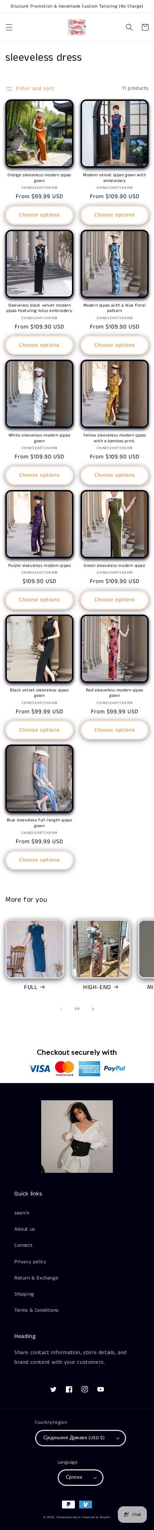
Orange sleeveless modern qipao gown (39, 177)
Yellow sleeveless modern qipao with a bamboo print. (114, 438)
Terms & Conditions (36, 1310)
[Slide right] (93, 1009)
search (21, 1213)
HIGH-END (97, 987)
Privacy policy (30, 1261)
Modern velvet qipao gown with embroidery (114, 177)
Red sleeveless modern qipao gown (114, 693)
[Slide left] (61, 1009)
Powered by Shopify (96, 1517)
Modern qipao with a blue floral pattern (114, 308)
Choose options (39, 215)
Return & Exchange (36, 1278)
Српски (74, 1477)
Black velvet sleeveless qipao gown (39, 693)
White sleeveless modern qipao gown (39, 438)
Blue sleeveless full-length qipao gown (39, 823)
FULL (30, 987)
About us (24, 1229)
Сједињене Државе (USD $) (74, 1438)
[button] (9, 27)
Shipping (24, 1294)
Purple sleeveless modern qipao (39, 566)
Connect (23, 1245)
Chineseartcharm (68, 1517)
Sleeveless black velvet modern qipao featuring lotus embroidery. (39, 308)
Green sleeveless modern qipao (114, 566)
